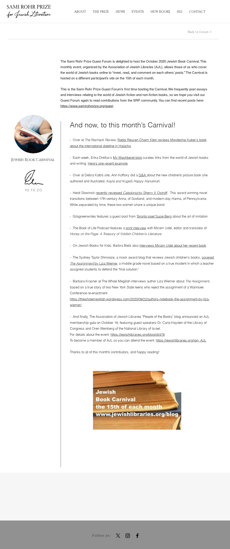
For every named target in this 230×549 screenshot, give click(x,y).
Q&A (143, 175)
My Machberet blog (127, 157)
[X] (118, 536)
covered (208, 257)
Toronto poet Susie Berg (154, 216)
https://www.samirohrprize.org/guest (86, 106)
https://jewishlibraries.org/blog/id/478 (138, 334)
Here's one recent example (108, 163)
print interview (136, 228)
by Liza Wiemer (106, 263)
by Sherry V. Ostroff (152, 193)
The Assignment (82, 263)
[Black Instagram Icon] (128, 536)
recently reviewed (109, 193)
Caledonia (130, 193)
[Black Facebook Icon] (137, 536)
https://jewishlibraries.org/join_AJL (181, 340)
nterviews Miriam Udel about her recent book (173, 245)
